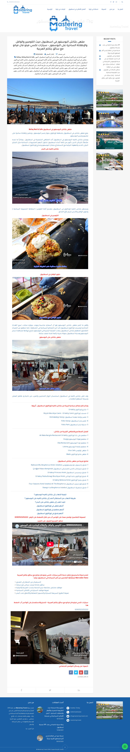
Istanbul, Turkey (75, 708)
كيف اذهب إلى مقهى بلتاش (68, 68)
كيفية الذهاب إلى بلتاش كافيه (49, 68)
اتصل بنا (120, 9)
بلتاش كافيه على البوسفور (32, 63)
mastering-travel (75, 720)
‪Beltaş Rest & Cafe (28, 57)
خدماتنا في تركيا (93, 9)
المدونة (104, 9)
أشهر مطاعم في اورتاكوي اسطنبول (51, 57)
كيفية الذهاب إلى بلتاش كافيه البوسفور (26, 68)
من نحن (111, 9)
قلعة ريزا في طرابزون (113, 56)
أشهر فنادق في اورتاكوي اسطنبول (75, 57)
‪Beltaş (18, 57)
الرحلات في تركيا (60, 9)
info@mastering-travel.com (79, 716)
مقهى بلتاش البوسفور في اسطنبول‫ (45, 71)
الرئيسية (49, 9)
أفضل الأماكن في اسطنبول (77, 9)
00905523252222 (21, 517)
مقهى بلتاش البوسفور (64, 71)
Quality (61, 749)
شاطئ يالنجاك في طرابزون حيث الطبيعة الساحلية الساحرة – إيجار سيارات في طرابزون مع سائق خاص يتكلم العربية (111, 75)
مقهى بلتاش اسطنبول (80, 71)
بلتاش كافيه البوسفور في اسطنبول (40, 60)
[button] (125, 746)
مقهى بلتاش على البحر (25, 71)
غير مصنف (61, 54)
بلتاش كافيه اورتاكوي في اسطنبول (69, 63)
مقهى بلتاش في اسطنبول (43, 74)
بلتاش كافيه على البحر (49, 63)
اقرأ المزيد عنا (30, 729)
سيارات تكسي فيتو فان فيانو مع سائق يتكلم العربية (63, 65)
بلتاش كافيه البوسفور (59, 60)
